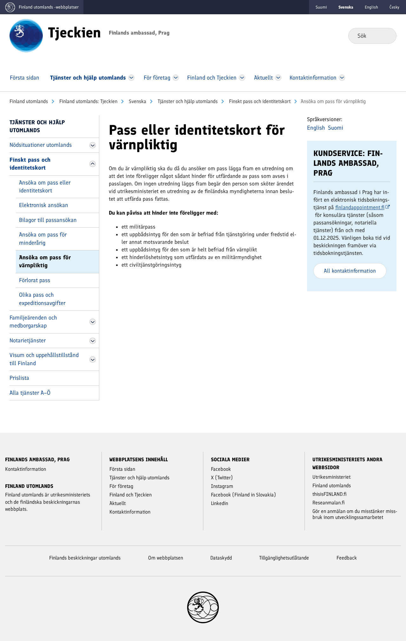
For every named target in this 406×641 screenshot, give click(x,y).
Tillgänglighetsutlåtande (284, 558)
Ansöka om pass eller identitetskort (44, 186)
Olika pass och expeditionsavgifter (42, 298)
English (371, 7)
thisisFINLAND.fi (329, 494)
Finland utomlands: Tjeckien (87, 101)
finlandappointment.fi (359, 207)
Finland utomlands (29, 101)
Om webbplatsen (165, 558)
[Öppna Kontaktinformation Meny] (342, 77)
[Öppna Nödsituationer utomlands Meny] (92, 145)
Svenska (137, 101)
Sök (386, 35)
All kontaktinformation (350, 271)
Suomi (321, 7)
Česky (394, 7)
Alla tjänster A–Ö (30, 392)
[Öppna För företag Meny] (176, 77)
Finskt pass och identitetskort (259, 101)
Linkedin (219, 503)
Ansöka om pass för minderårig (43, 238)
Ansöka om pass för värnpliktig (45, 261)
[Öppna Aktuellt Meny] (278, 77)
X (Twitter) (222, 478)
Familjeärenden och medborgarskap (33, 321)
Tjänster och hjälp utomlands (187, 101)
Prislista (19, 377)
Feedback (347, 558)
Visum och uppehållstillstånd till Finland (44, 359)
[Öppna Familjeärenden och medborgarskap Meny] (92, 321)
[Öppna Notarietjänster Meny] (92, 340)
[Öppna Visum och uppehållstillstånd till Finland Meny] (92, 359)
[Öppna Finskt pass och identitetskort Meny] (92, 164)
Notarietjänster (28, 340)
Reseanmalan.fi (328, 503)
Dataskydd (221, 558)
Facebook (221, 469)
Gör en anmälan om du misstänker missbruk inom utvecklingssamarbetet (354, 514)
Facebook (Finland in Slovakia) (243, 495)
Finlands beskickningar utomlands (85, 558)
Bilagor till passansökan (48, 220)
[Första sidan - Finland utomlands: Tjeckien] (26, 35)
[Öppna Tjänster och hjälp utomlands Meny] (131, 77)
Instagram (222, 486)
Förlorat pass (34, 280)
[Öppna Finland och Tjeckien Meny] (242, 77)
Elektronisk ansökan (43, 205)
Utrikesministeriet (331, 477)
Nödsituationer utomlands (41, 144)
